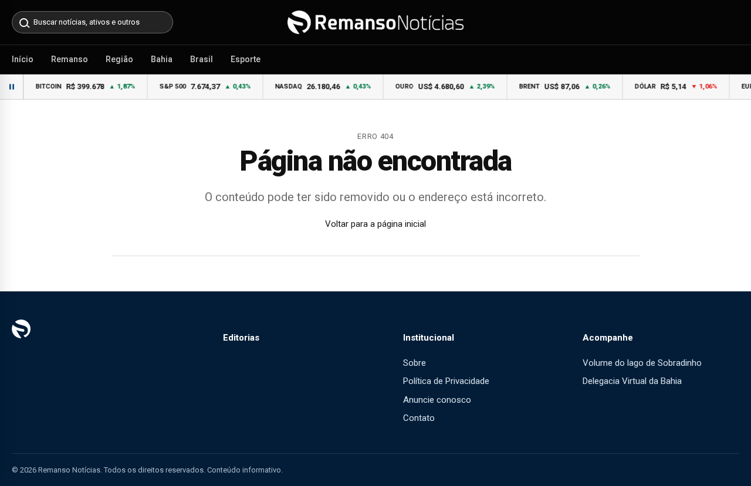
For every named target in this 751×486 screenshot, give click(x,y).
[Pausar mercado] (11, 86)
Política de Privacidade (446, 381)
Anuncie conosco (437, 400)
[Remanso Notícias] (375, 22)
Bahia (161, 59)
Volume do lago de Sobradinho (642, 363)
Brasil (201, 59)
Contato (419, 418)
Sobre (414, 363)
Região (119, 59)
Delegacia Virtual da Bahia (632, 381)
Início (22, 59)
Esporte (246, 59)
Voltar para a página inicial (375, 224)
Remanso (69, 59)
